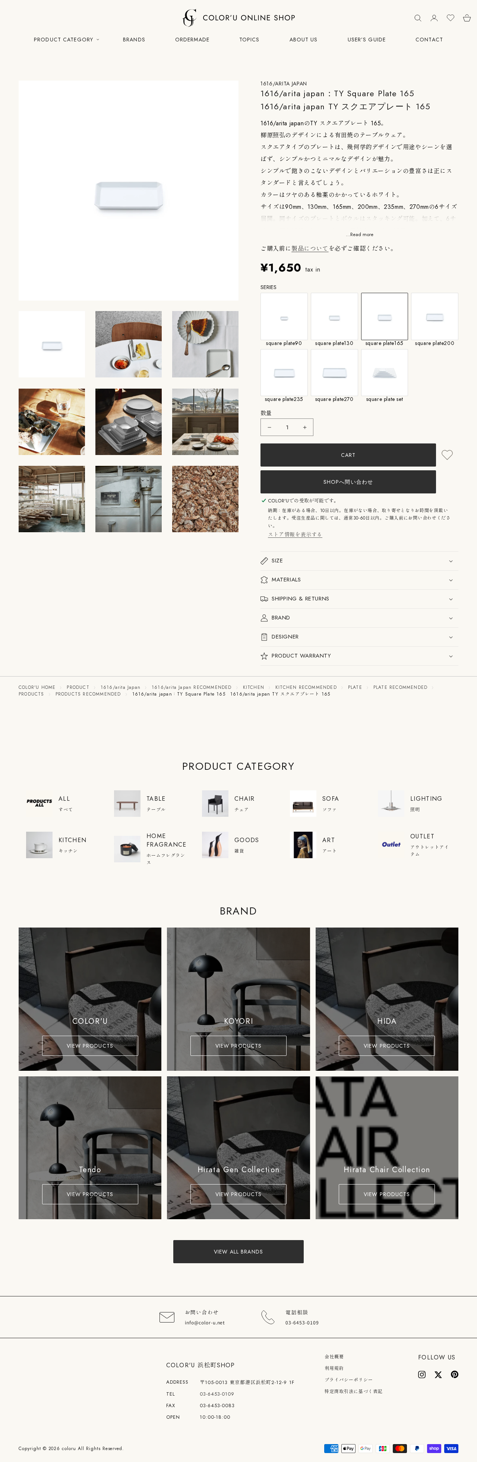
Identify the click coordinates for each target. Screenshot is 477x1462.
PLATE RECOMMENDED (400, 687)
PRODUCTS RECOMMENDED (88, 694)
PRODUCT (78, 687)
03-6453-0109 (217, 1393)
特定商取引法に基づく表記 (354, 1391)
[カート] (466, 17)
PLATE (355, 687)
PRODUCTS (31, 694)
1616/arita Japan (120, 687)
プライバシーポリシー (349, 1380)
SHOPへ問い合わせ (348, 482)
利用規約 (334, 1368)
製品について (310, 248)
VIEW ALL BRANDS (238, 1251)
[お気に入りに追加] (447, 455)
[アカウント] (434, 17)
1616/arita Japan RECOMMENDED (192, 687)
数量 (266, 413)
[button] (31, 190)
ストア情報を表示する (295, 535)
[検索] (417, 17)
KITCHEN (253, 687)
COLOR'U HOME (37, 687)
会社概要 (334, 1356)
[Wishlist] (450, 17)
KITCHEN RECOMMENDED (306, 687)
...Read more (359, 234)
